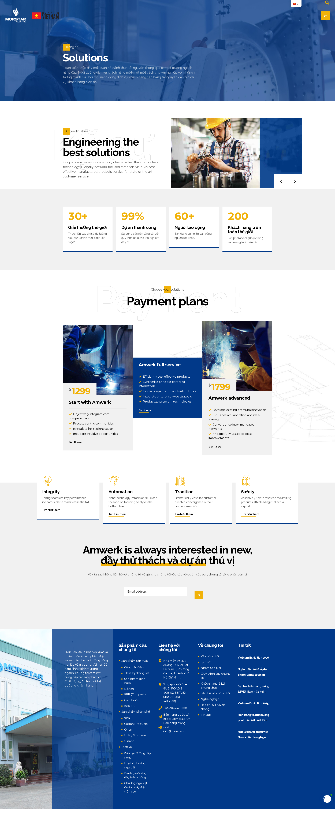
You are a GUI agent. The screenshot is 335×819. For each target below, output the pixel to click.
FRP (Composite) (136, 694)
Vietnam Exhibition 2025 (253, 703)
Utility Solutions (135, 735)
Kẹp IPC (129, 706)
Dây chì (129, 689)
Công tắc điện (134, 667)
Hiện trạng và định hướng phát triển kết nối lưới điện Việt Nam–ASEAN (253, 720)
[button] (281, 181)
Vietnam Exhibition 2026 (253, 657)
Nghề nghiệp (210, 699)
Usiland (129, 741)
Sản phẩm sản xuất (134, 660)
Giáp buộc (131, 700)
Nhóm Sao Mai (211, 668)
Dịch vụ (126, 747)
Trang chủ (72, 47)
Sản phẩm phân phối (135, 711)
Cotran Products (135, 724)
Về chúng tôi (210, 656)
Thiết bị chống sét (137, 673)
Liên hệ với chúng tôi (215, 693)
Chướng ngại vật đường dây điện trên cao (135, 787)
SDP (127, 718)
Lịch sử (205, 662)
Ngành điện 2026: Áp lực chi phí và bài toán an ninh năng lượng (253, 675)
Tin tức (206, 714)
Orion (128, 729)
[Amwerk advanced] (237, 356)
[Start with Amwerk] (98, 360)
